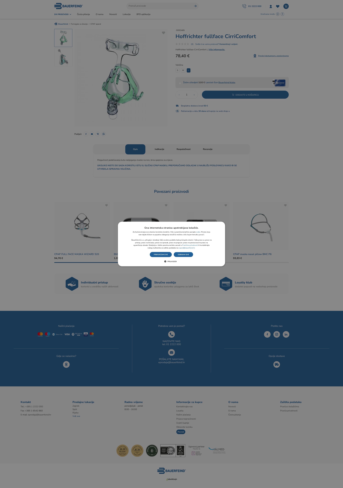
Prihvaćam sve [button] (161, 254)
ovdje (198, 232)
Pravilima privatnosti (190, 245)
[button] (171, 261)
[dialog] (171, 244)
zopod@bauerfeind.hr (186, 248)
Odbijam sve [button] (183, 254)
